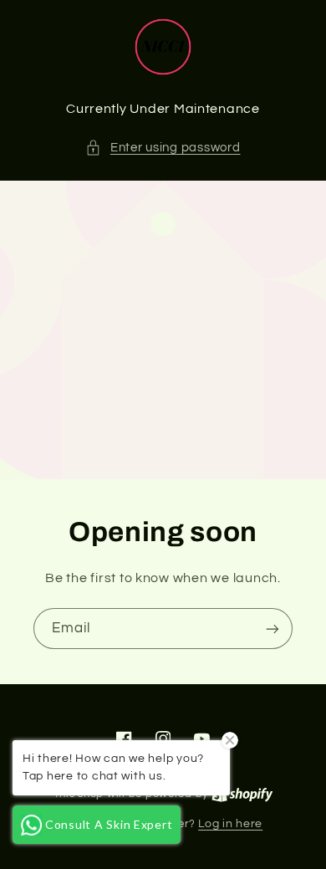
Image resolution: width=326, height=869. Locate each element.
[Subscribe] (272, 628)
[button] (162, 148)
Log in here (230, 824)
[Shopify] (242, 794)
